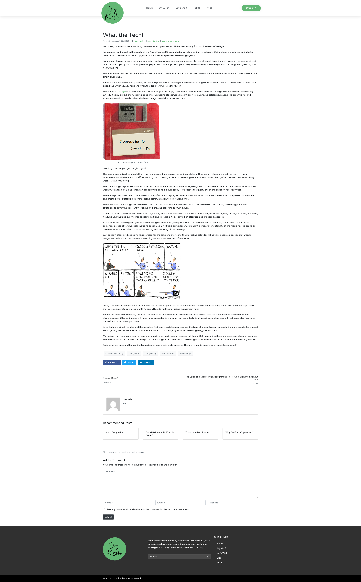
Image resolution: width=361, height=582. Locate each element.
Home (149, 8)
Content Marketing (114, 353)
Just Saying (153, 41)
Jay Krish (139, 41)
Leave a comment (170, 41)
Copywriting (151, 353)
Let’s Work (182, 8)
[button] (251, 8)
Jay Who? (164, 8)
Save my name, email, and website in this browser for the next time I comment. (148, 509)
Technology (185, 353)
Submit (108, 517)
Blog (197, 8)
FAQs (209, 8)
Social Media (168, 353)
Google (122, 91)
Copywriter (134, 353)
